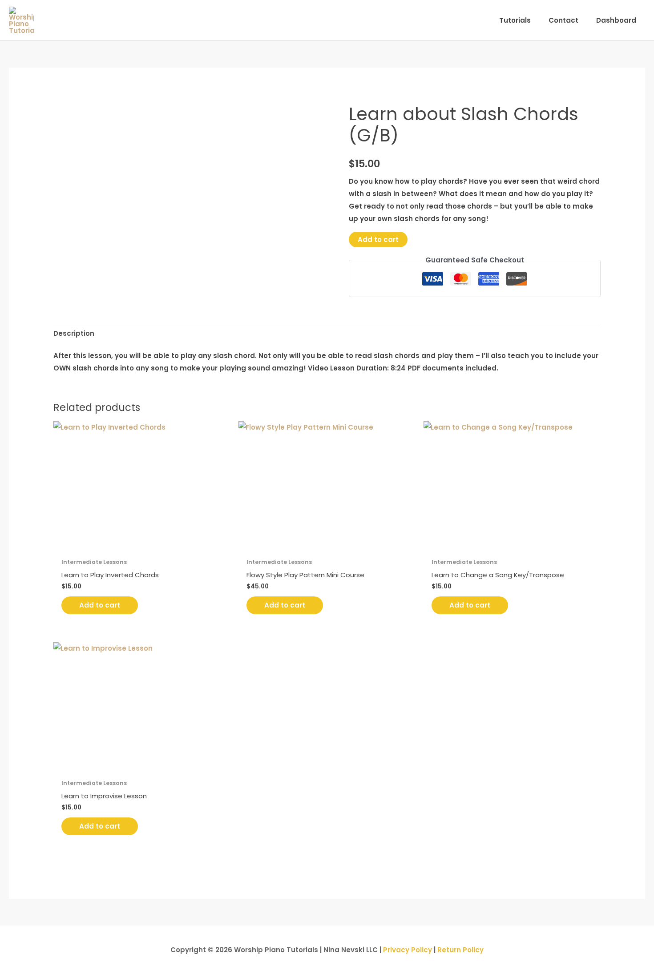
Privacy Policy (407, 949)
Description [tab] (73, 333)
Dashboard (616, 20)
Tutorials (515, 20)
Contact (563, 20)
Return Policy (460, 949)
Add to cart (378, 239)
